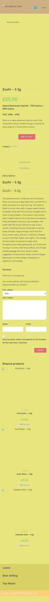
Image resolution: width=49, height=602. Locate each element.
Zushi (4, 208)
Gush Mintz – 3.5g (24, 474)
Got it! (38, 4)
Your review (8, 297)
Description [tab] (24, 162)
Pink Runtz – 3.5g (24, 413)
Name (5, 324)
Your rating (8, 290)
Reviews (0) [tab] (24, 168)
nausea (19, 261)
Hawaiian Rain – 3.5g (24, 534)
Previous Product (13, 22)
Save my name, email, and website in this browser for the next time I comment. (24, 341)
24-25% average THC (11, 251)
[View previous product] (4, 22)
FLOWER (14, 146)
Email (29, 324)
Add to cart (27, 137)
